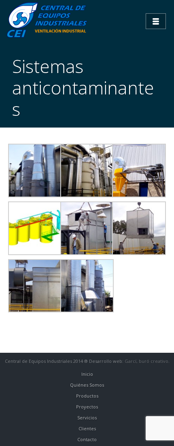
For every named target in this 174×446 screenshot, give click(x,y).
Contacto (87, 439)
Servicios (87, 418)
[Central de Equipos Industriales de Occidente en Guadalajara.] (48, 20)
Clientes (87, 428)
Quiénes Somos (87, 385)
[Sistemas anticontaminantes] (35, 170)
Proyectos (87, 407)
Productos (87, 396)
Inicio (87, 374)
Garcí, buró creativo (146, 361)
